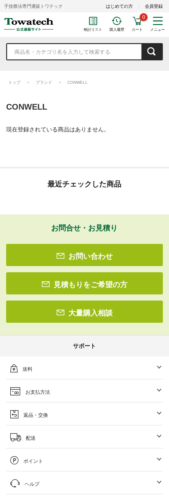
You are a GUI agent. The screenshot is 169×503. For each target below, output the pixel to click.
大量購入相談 (91, 313)
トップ (14, 82)
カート (137, 30)
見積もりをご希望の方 (91, 284)
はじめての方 (119, 6)
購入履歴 (117, 30)
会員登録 (154, 6)
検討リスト (93, 30)
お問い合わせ (91, 256)
